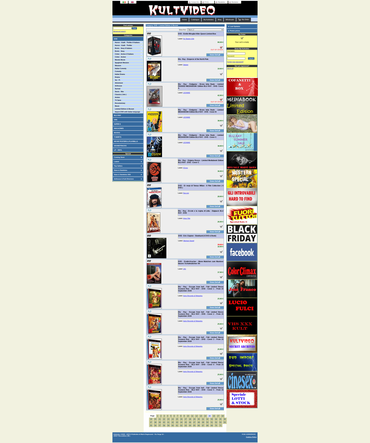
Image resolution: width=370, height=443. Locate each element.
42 (173, 422)
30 (199, 419)
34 (216, 419)
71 (220, 426)
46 (190, 422)
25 (177, 419)
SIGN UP (230, 68)
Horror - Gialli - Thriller (123, 45)
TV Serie (117, 100)
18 (223, 416)
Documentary (119, 103)
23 (168, 419)
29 (194, 419)
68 (207, 426)
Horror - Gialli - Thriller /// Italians (127, 42)
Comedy (117, 71)
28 (190, 419)
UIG (184, 269)
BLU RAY (117, 115)
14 (205, 416)
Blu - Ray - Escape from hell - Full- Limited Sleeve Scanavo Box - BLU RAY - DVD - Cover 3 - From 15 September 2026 (200, 339)
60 (173, 426)
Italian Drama (119, 74)
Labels (116, 161)
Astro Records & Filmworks (192, 296)
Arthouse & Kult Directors (124, 179)
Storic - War (119, 91)
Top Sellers (118, 166)
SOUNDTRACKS (120, 146)
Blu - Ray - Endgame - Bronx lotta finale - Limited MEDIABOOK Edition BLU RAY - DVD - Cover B (200, 111)
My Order (245, 19)
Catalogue (195, 20)
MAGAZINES (119, 128)
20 (155, 419)
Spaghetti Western (121, 63)
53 (220, 422)
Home (184, 20)
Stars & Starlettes (120, 170)
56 (155, 426)
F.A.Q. (207, 2)
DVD (115, 39)
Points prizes (235, 31)
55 (151, 426)
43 (177, 422)
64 (190, 426)
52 (216, 422)
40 (164, 422)
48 (199, 422)
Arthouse (118, 86)
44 (181, 422)
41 (168, 422)
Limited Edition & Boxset (124, 109)
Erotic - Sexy (119, 51)
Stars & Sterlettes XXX (122, 174)
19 (151, 419)
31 (203, 419)
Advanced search (119, 31)
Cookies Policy (251, 437)
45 (186, 422)
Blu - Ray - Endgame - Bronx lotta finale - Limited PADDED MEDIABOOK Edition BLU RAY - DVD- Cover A (200, 86)
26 (181, 419)
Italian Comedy (120, 68)
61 (177, 426)
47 (194, 422)
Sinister (185, 65)
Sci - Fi (117, 80)
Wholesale (230, 20)
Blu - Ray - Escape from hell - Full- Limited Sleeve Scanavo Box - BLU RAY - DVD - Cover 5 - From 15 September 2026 (200, 390)
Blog (219, 20)
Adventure (118, 83)
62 (181, 426)
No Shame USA (188, 39)
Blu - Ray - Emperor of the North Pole (193, 59)
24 (173, 419)
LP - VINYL (118, 150)
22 (164, 419)
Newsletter (221, 2)
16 (214, 416)
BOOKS (117, 133)
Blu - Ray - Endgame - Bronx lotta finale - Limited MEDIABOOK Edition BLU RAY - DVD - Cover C (200, 136)
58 (164, 426)
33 (212, 419)
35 (220, 419)
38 (155, 422)
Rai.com (186, 193)
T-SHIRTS (117, 137)
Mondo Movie (119, 60)
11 (192, 416)
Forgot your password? (235, 62)
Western (117, 65)
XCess (185, 168)
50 (207, 422)
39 (160, 422)
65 (194, 426)
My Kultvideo (209, 20)
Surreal (117, 89)
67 (203, 426)
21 (160, 419)
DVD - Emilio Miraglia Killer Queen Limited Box (197, 34)
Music (116, 106)
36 (225, 419)
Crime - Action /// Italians (124, 54)
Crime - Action (120, 57)
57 (160, 426)
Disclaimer (235, 2)
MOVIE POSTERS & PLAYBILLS (126, 141)
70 (216, 426)
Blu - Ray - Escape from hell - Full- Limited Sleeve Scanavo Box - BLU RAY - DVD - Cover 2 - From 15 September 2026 (200, 314)
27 (186, 419)
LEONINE (186, 93)
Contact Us (195, 2)
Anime (117, 97)
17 (218, 416)
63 (186, 426)
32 (207, 419)
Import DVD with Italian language (127, 112)
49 (203, 422)
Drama (117, 77)
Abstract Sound (188, 241)
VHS (115, 120)
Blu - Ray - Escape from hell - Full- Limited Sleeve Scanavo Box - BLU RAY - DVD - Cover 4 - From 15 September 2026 (200, 365)
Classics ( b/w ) (120, 94)
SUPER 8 (117, 124)
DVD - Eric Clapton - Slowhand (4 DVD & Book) (197, 236)
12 (197, 416)
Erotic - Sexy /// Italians (123, 48)
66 (199, 426)
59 (168, 426)
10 (188, 416)
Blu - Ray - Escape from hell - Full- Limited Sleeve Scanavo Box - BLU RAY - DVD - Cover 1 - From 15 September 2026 (200, 289)
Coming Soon (119, 157)
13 (201, 416)
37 (151, 422)
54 (225, 422)
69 (212, 426)
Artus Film (186, 218)
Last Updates (235, 26)
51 (212, 422)
